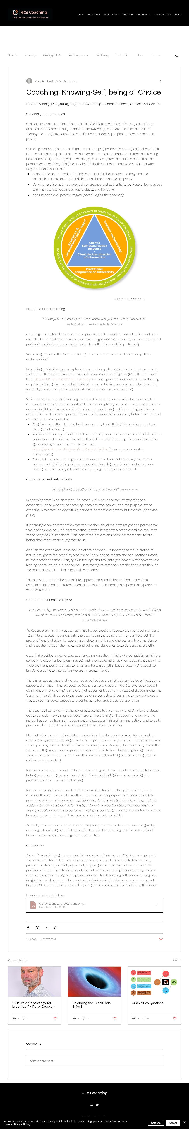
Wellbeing (102, 55)
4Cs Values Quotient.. (148, 1003)
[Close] (184, 1122)
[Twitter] (97, 1105)
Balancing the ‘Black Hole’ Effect (91, 1004)
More (154, 55)
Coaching (30, 55)
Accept (173, 1123)
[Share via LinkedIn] (46, 927)
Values (139, 55)
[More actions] (160, 81)
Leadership (122, 55)
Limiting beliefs (52, 55)
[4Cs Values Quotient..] (154, 982)
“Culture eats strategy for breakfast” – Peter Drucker (33, 1004)
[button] (176, 55)
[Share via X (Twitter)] (37, 927)
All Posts (13, 55)
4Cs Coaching (94, 1093)
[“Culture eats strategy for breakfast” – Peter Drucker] (34, 982)
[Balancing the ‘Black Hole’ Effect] (94, 982)
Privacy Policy (22, 1124)
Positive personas (79, 55)
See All (177, 959)
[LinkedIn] (92, 1105)
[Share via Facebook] (28, 927)
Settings (156, 1123)
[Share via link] (55, 927)
